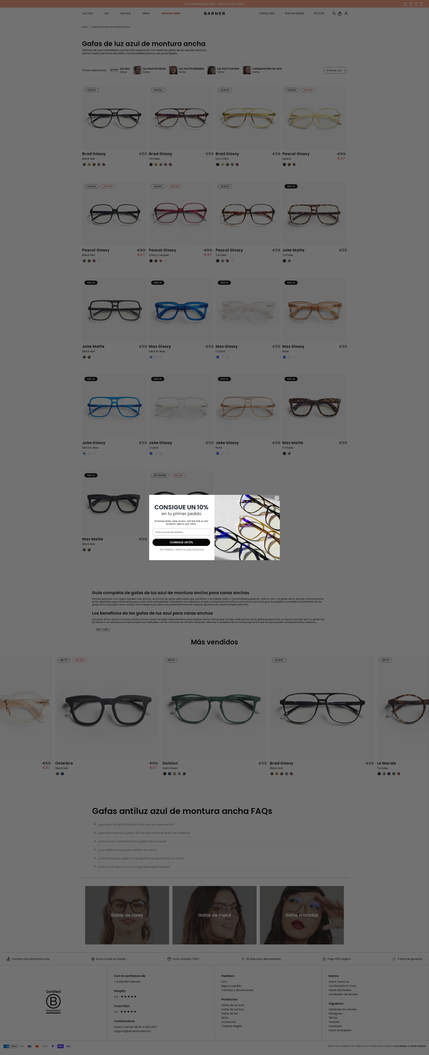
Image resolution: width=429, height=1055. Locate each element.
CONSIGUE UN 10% (181, 542)
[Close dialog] (277, 498)
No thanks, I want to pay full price (182, 549)
